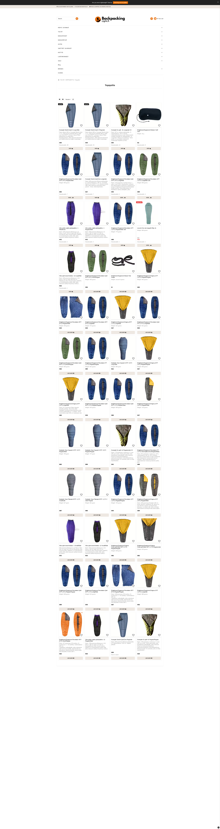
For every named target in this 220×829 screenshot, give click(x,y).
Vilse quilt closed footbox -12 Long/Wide (70, 276)
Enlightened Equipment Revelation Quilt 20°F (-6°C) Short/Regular (96, 276)
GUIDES (60, 73)
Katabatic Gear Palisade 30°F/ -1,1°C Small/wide (69, 499)
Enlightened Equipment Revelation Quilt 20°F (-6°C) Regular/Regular (70, 591)
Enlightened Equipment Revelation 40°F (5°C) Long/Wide (96, 322)
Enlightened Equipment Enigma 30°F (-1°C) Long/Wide (121, 322)
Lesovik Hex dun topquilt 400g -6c (146, 228)
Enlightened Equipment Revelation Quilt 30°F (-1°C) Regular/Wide (122, 404)
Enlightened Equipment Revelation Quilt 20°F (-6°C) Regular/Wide (70, 179)
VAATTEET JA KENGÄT (65, 48)
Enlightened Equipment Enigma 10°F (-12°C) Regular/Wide (147, 404)
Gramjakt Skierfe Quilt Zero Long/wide (96, 179)
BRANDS (60, 69)
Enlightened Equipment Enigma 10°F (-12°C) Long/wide (147, 591)
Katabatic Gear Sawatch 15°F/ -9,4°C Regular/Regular (95, 450)
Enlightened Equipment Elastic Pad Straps (121, 276)
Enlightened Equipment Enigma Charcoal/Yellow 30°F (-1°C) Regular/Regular (120, 547)
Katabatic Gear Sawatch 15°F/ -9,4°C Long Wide (121, 363)
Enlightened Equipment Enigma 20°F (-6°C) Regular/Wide (147, 499)
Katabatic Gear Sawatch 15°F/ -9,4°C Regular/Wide (69, 450)
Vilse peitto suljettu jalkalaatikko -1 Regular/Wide (94, 228)
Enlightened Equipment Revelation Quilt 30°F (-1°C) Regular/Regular (96, 404)
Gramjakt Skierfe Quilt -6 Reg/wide (95, 130)
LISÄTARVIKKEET (63, 56)
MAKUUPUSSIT (62, 36)
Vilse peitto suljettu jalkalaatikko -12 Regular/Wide (95, 640)
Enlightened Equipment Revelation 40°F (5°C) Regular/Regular (122, 591)
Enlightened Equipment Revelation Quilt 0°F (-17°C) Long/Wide (148, 322)
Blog (59, 65)
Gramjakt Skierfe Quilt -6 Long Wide (69, 130)
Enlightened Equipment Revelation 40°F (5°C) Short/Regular (70, 640)
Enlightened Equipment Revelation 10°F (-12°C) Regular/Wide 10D (122, 228)
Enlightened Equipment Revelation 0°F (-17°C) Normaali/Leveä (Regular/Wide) (148, 450)
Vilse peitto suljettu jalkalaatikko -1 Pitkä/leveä (68, 228)
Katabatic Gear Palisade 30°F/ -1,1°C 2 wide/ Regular (96, 499)
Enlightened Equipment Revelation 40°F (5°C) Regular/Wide (70, 322)
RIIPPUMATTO (70, 80)
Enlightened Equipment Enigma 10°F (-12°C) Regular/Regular (147, 276)
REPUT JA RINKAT (63, 27)
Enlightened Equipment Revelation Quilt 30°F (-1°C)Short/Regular (70, 363)
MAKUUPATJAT (62, 40)
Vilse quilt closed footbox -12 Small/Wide (96, 545)
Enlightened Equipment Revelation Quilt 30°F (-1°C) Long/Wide (96, 591)
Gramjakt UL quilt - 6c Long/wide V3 (121, 130)
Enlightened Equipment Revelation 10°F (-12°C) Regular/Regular (122, 499)
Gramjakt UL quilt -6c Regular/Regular (148, 639)
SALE (59, 60)
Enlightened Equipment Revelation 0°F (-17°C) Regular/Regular (96, 363)
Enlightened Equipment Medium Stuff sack (147, 130)
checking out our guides (120, 2)
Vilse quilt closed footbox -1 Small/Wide (70, 545)
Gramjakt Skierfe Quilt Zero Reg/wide (121, 639)
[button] (151, 18)
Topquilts (77, 80)
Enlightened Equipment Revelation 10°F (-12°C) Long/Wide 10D (148, 179)
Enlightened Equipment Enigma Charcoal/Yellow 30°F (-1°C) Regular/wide (149, 546)
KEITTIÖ (60, 52)
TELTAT (60, 31)
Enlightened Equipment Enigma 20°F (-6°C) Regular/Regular (147, 363)
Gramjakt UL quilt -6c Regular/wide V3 (122, 450)
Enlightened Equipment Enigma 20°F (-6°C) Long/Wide (69, 404)
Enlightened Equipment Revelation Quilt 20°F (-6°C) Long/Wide (122, 179)
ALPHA (60, 44)
